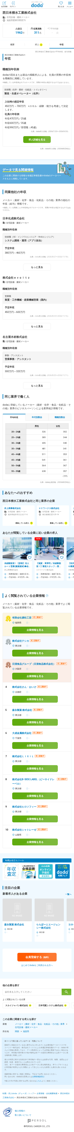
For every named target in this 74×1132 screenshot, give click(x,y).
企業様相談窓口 (38, 1077)
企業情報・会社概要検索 (47, 1093)
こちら (39, 1081)
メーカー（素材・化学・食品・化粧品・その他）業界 (40, 1024)
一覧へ (68, 894)
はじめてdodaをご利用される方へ (37, 965)
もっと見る (37, 267)
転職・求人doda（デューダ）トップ (18, 1093)
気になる (61, 6)
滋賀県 (26, 1031)
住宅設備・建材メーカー (26, 1027)
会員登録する (37, 957)
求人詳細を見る (37, 139)
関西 (17, 1031)
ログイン (13, 6)
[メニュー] (69, 4)
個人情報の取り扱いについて (23, 1113)
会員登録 (4, 6)
